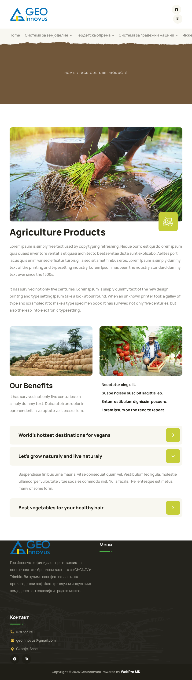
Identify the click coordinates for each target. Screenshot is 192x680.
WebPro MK (130, 671)
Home (69, 72)
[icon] (176, 9)
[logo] (29, 14)
